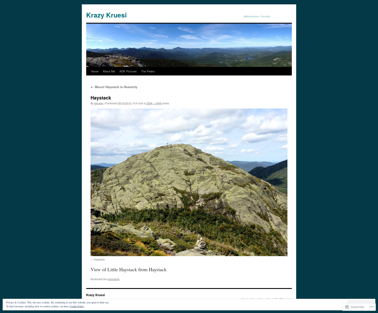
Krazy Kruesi (106, 14)
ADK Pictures (128, 71)
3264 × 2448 (153, 103)
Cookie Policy (77, 306)
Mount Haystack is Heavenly (114, 87)
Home (94, 71)
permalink (113, 279)
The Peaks (148, 71)
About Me (109, 71)
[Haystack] (189, 182)
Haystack (99, 259)
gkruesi (98, 103)
